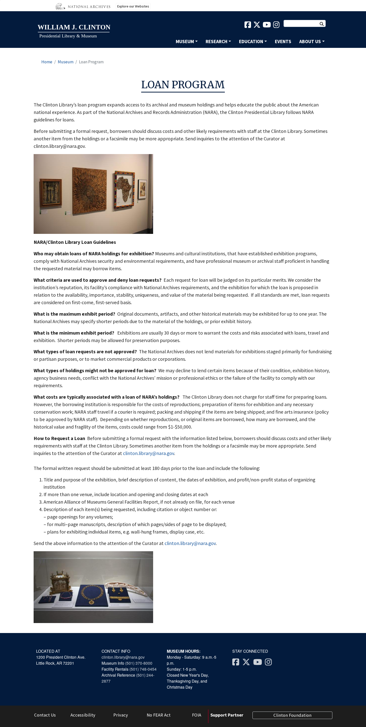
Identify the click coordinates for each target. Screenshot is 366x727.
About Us (310, 41)
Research (216, 41)
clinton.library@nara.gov (148, 453)
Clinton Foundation (292, 715)
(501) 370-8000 (139, 663)
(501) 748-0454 (143, 669)
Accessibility (82, 715)
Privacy (120, 715)
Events (283, 41)
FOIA (196, 715)
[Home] (73, 31)
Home (46, 62)
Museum (185, 41)
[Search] (324, 24)
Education (251, 41)
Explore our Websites (133, 6)
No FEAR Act (159, 715)
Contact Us (45, 715)
